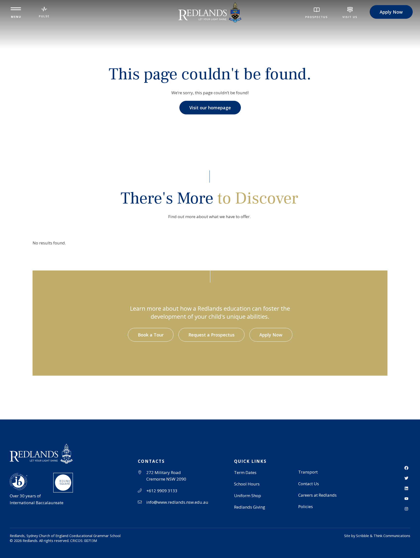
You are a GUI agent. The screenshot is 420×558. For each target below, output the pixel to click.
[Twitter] (406, 478)
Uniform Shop (247, 495)
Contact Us (308, 483)
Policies (305, 506)
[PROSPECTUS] (317, 10)
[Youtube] (406, 498)
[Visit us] (350, 10)
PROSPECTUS (316, 17)
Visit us (350, 17)
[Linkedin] (406, 488)
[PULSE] (44, 9)
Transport (308, 472)
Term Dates (245, 472)
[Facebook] (406, 468)
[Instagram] (406, 509)
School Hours (247, 484)
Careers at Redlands (317, 495)
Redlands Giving (249, 507)
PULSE (44, 16)
